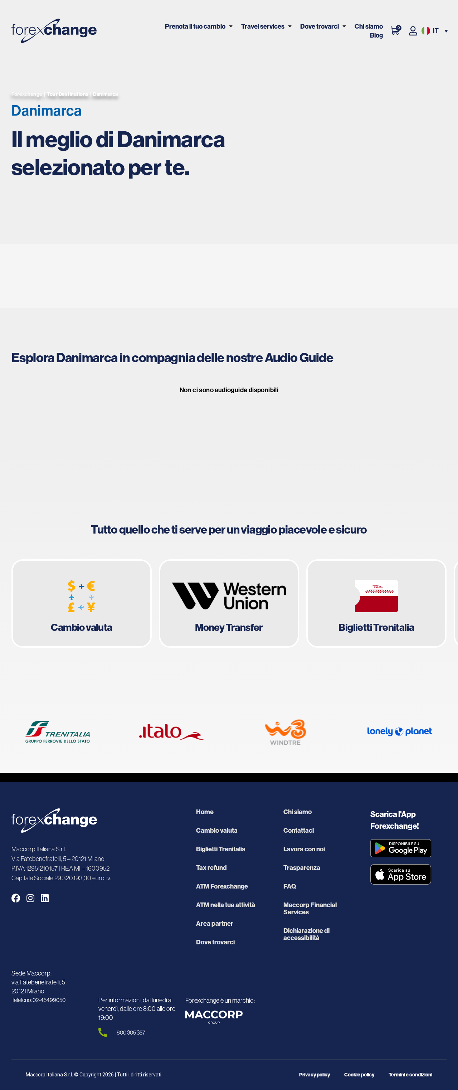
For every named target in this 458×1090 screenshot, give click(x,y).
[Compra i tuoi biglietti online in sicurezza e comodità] (376, 604)
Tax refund (211, 867)
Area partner (214, 923)
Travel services (262, 26)
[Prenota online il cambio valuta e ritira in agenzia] (81, 604)
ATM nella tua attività (225, 905)
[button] (434, 30)
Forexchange (27, 94)
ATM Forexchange (222, 886)
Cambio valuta (217, 830)
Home (205, 812)
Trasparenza (301, 867)
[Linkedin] (44, 898)
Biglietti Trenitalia (220, 849)
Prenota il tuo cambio (195, 26)
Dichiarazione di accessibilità (306, 934)
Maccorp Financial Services (310, 908)
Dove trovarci (319, 26)
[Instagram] (30, 898)
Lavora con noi (304, 849)
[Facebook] (15, 898)
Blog (376, 35)
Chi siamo (369, 26)
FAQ (289, 886)
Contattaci (298, 830)
